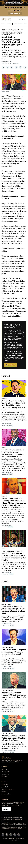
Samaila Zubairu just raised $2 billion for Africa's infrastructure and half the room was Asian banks (13, 453)
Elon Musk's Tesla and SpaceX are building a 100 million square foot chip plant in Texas (14, 652)
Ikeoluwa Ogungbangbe (8, 750)
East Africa (4, 791)
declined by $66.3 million (14, 183)
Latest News (12, 29)
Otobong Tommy (6, 666)
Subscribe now (15, 13)
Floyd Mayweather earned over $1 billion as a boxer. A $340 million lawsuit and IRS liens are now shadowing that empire (14, 555)
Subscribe (6, 809)
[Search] (19, 19)
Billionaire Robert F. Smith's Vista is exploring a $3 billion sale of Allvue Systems (13, 737)
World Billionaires (7, 647)
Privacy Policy (5, 771)
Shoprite (4, 33)
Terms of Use (5, 774)
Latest (9, 24)
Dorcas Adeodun (7, 423)
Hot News (4, 29)
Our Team (4, 776)
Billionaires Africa (7, 32)
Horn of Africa (5, 787)
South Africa (12, 33)
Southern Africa (7, 604)
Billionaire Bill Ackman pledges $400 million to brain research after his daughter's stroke (14, 696)
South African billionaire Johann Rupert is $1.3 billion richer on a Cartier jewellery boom (13, 609)
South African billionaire (12, 34)
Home (3, 24)
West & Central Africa (7, 789)
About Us (4, 769)
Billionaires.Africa (8, 146)
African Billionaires (13, 30)
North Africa (18, 24)
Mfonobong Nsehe (7, 61)
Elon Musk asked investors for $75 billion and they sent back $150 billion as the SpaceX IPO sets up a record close (13, 405)
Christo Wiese (18, 32)
